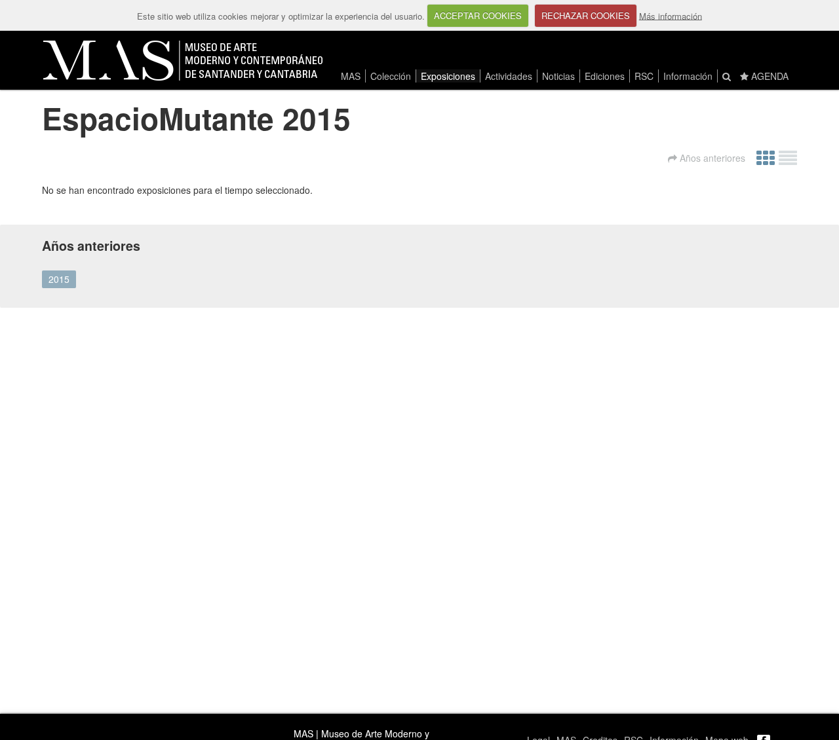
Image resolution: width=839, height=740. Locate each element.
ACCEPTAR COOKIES (478, 15)
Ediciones (605, 76)
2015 (59, 279)
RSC (644, 76)
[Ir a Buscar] (726, 76)
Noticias (558, 76)
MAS (351, 76)
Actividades (508, 76)
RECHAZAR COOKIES (585, 15)
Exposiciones (448, 76)
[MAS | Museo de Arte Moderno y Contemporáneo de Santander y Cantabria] (183, 60)
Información (687, 76)
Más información (670, 15)
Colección (390, 76)
